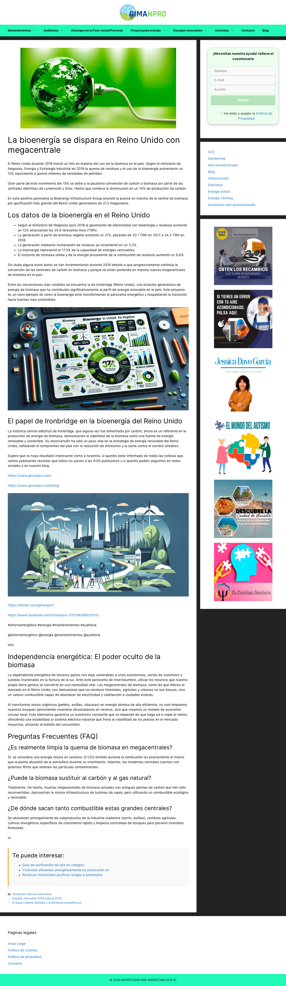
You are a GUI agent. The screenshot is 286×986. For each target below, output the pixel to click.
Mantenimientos (19, 30)
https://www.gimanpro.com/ (29, 476)
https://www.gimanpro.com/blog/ (33, 485)
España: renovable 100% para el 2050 (37, 898)
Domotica (215, 185)
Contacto (248, 30)
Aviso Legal (17, 944)
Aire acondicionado (223, 165)
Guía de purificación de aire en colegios (53, 865)
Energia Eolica (219, 192)
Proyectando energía (146, 30)
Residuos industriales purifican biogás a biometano (62, 875)
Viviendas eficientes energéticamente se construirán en (65, 870)
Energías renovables (187, 30)
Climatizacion (218, 178)
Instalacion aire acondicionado (32, 894)
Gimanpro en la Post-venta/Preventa (97, 30)
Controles (222, 30)
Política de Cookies (23, 950)
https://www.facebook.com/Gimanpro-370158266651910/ (53, 615)
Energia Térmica (220, 198)
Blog (265, 30)
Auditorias (51, 30)
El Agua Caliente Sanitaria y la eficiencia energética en (47, 902)
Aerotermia (216, 158)
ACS (211, 152)
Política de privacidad (24, 957)
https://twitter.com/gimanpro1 (31, 605)
